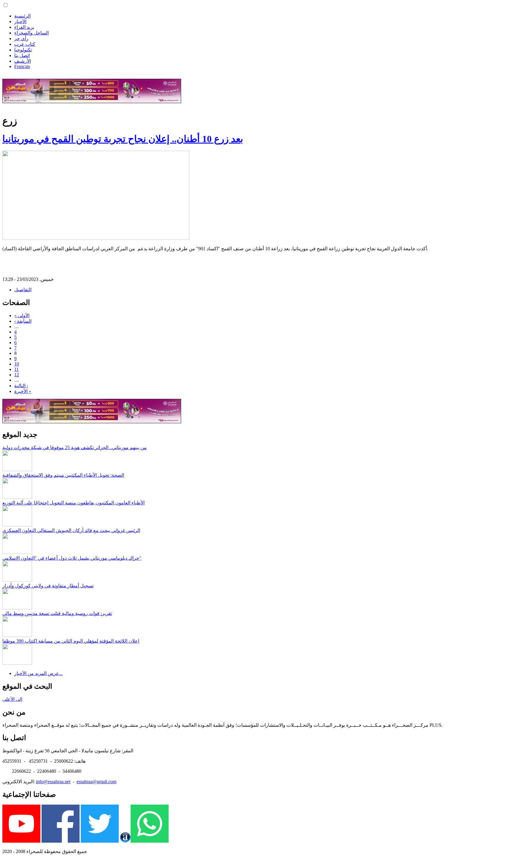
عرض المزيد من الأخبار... (38, 673)
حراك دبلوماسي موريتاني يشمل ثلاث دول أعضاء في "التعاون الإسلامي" (71, 558)
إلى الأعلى (12, 699)
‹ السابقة (22, 321)
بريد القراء (24, 27)
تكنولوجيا (23, 49)
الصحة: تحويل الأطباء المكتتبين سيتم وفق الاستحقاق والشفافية (63, 475)
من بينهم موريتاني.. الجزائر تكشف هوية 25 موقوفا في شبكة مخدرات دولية (74, 447)
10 (16, 363)
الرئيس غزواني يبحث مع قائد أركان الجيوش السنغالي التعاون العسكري (71, 530)
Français (22, 66)
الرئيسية (22, 15)
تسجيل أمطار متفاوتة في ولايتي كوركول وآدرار (48, 585)
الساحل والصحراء (31, 32)
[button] (5, 5)
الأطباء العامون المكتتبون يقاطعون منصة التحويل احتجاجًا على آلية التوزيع (73, 502)
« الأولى (21, 315)
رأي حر (21, 38)
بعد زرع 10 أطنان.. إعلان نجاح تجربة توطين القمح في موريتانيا (122, 138)
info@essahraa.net (53, 781)
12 (16, 374)
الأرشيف (22, 61)
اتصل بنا (22, 55)
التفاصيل (22, 289)
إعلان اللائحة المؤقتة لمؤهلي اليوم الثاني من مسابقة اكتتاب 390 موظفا (70, 641)
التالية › (21, 385)
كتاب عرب (24, 44)
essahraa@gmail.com (96, 781)
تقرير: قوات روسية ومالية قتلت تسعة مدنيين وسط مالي (57, 613)
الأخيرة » (22, 391)
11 (16, 369)
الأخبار (20, 21)
